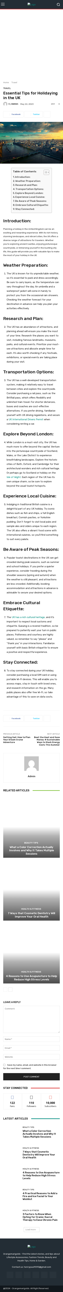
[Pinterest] (36, 1275)
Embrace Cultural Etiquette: (32, 205)
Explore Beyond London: (29, 193)
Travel (14, 82)
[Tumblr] (44, 1275)
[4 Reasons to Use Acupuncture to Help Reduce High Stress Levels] (31, 952)
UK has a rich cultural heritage (28, 617)
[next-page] (10, 989)
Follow (31, 1096)
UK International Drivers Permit (26, 419)
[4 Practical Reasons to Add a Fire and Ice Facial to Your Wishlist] (11, 1194)
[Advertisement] (31, 44)
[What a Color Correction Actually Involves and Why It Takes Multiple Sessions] (31, 827)
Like (12, 1096)
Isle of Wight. (14, 477)
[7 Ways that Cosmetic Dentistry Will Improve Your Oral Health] (31, 890)
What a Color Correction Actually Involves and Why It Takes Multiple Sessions (31, 850)
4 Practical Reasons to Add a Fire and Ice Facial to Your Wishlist (40, 1196)
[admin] (5, 104)
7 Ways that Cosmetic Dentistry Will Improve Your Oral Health (31, 915)
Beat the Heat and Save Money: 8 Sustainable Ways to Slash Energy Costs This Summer (47, 741)
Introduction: (22, 177)
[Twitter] (53, 1275)
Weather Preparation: (28, 181)
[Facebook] (10, 1275)
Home (6, 82)
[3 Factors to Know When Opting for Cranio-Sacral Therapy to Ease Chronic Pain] (11, 1215)
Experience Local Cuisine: (30, 197)
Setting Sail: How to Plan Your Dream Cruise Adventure (16, 739)
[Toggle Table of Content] (44, 172)
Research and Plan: (26, 185)
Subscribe (51, 1096)
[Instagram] (19, 1275)
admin (14, 104)
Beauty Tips (31, 843)
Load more (31, 1229)
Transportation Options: (30, 189)
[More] (47, 114)
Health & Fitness (31, 909)
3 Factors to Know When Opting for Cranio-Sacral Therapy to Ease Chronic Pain (40, 1217)
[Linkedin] (27, 1275)
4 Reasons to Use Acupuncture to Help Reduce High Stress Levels (31, 977)
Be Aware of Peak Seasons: (31, 201)
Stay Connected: (25, 209)
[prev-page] (5, 989)
